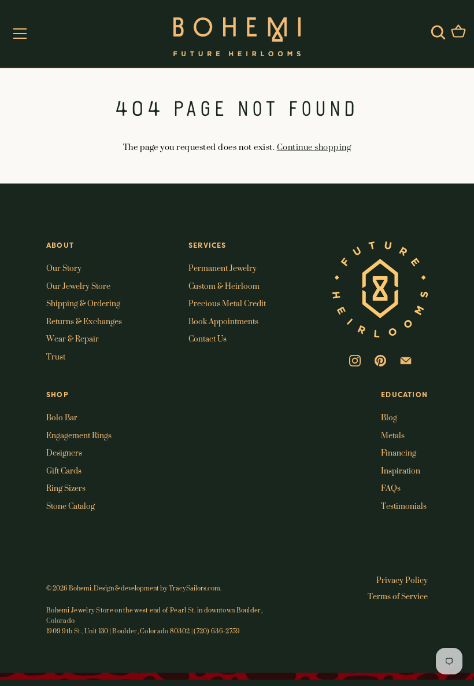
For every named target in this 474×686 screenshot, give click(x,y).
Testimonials (404, 506)
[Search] (438, 32)
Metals (393, 435)
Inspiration (400, 470)
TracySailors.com (194, 588)
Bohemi (80, 588)
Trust (55, 356)
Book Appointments (223, 321)
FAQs (391, 488)
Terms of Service (398, 596)
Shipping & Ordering (83, 303)
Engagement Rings (79, 435)
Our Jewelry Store (78, 286)
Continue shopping (314, 146)
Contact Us (207, 338)
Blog (389, 417)
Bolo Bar (61, 417)
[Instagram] (355, 359)
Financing (398, 452)
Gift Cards (64, 470)
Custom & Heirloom (224, 286)
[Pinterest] (380, 359)
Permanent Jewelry (222, 268)
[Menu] (20, 33)
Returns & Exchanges (84, 321)
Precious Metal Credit (227, 303)
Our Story (64, 268)
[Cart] (458, 32)
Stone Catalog (70, 506)
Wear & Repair (72, 338)
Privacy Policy (402, 580)
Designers (64, 452)
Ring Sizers (66, 488)
